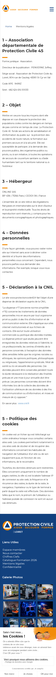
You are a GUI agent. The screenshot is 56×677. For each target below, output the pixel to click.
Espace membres (13, 549)
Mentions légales (12, 562)
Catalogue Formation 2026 (18, 559)
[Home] (20, 9)
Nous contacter (11, 553)
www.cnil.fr (23, 403)
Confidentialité (11, 566)
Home (8, 26)
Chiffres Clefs (10, 556)
